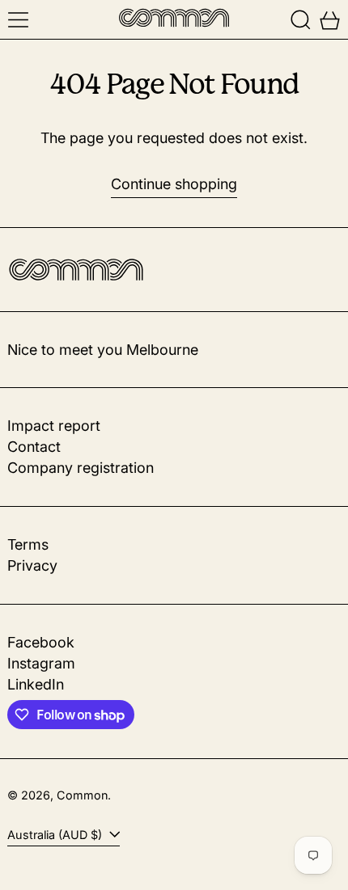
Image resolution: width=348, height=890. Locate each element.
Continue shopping (174, 183)
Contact (34, 446)
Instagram (41, 663)
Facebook (40, 642)
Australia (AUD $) (56, 834)
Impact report (53, 425)
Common (82, 795)
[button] (301, 20)
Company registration (80, 467)
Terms (28, 544)
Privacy (32, 565)
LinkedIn (35, 684)
